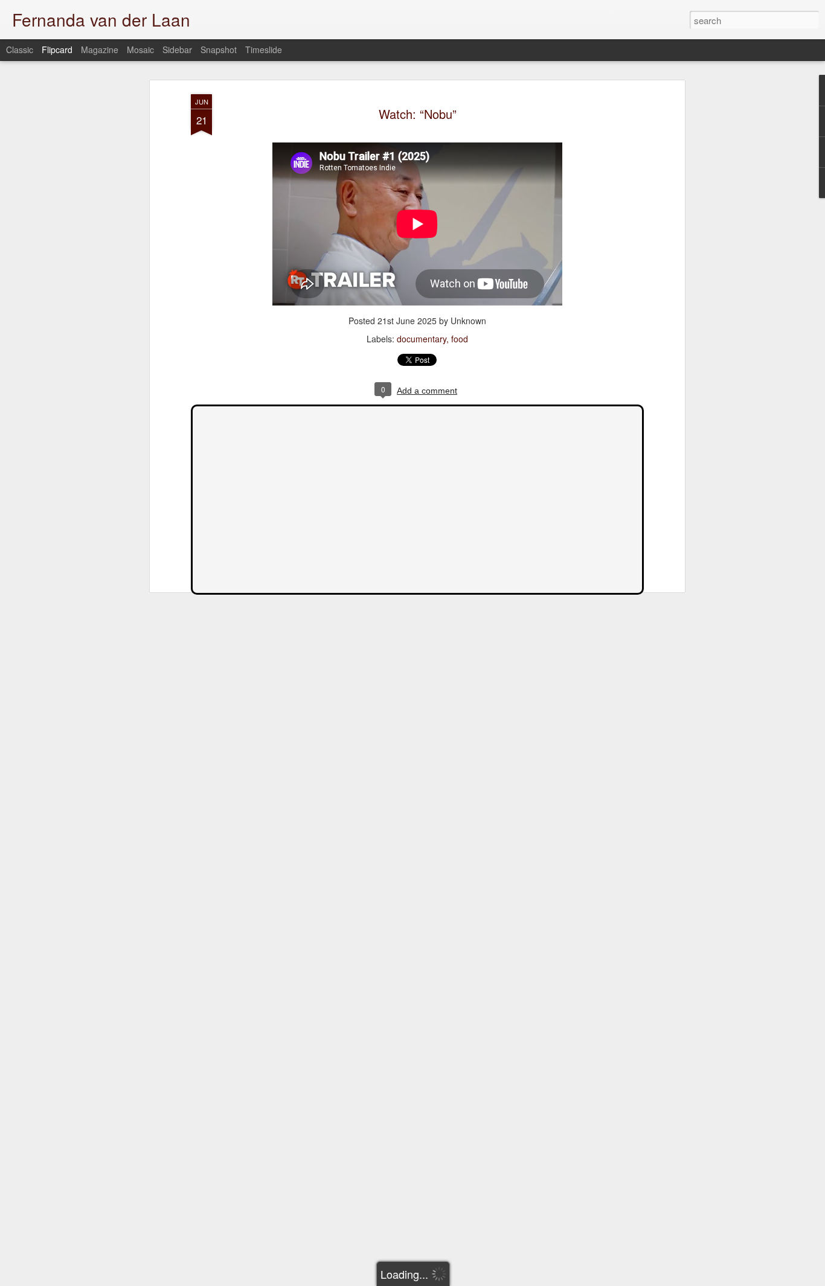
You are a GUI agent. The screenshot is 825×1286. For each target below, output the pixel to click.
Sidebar (177, 49)
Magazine (99, 49)
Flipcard (57, 49)
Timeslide (263, 49)
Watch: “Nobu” (418, 114)
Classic (19, 49)
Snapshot (219, 49)
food (459, 339)
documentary (421, 339)
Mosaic (140, 49)
